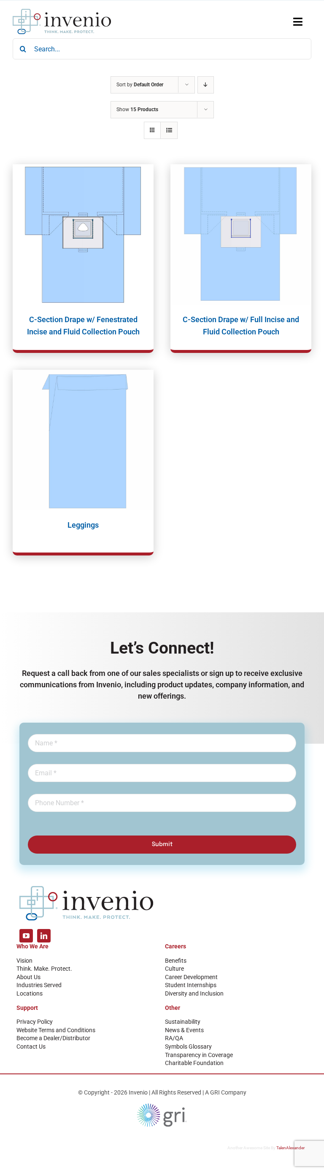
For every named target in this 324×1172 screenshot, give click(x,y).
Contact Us (31, 1046)
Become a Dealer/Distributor (53, 1038)
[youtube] (26, 935)
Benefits (175, 960)
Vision (24, 960)
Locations (29, 993)
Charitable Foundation (194, 1063)
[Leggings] (83, 440)
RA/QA (174, 1038)
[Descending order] (205, 84)
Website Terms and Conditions (55, 1030)
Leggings (83, 525)
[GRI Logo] (162, 1105)
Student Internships (190, 985)
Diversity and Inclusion (194, 993)
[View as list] (169, 130)
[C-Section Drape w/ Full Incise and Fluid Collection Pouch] (240, 234)
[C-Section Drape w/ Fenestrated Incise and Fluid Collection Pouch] (83, 234)
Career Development (191, 977)
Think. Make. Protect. (44, 968)
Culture (174, 968)
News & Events (184, 1030)
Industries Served (39, 985)
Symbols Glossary (188, 1046)
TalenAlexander (290, 1147)
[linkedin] (44, 935)
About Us (28, 977)
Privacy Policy (34, 1021)
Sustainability (182, 1021)
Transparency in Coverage (199, 1055)
